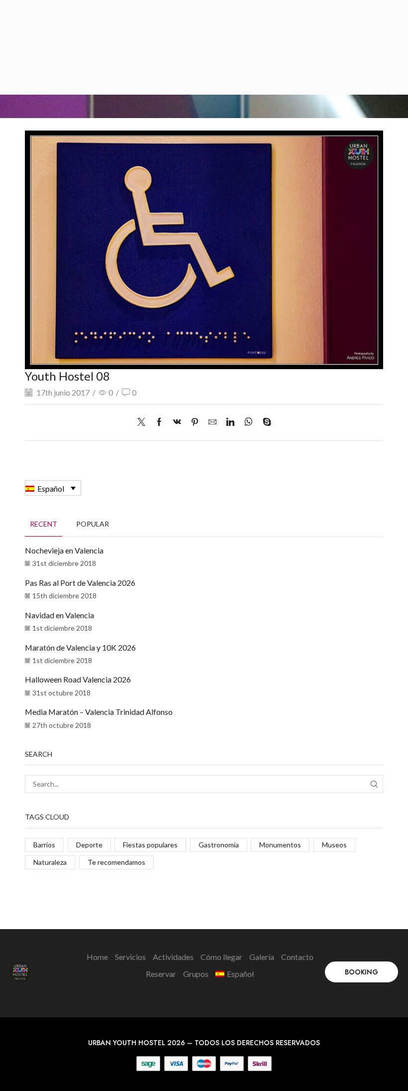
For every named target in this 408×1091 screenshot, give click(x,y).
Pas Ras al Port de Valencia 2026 (80, 582)
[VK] (177, 422)
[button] (361, 971)
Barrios (44, 844)
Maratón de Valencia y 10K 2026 (80, 647)
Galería (261, 956)
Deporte (89, 844)
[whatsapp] (248, 422)
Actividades (173, 956)
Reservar (161, 973)
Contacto (297, 956)
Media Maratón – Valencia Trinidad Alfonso (99, 711)
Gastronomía (219, 844)
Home (97, 956)
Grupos (195, 973)
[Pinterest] (195, 422)
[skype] (264, 422)
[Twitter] (143, 422)
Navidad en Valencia (59, 615)
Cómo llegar (221, 956)
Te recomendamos (116, 862)
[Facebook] (159, 422)
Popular (92, 524)
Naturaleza (50, 862)
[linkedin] (230, 422)
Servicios (130, 956)
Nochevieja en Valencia (64, 550)
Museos (334, 844)
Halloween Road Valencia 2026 (78, 679)
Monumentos (280, 844)
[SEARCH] (374, 784)
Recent (43, 524)
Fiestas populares (150, 844)
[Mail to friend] (212, 422)
